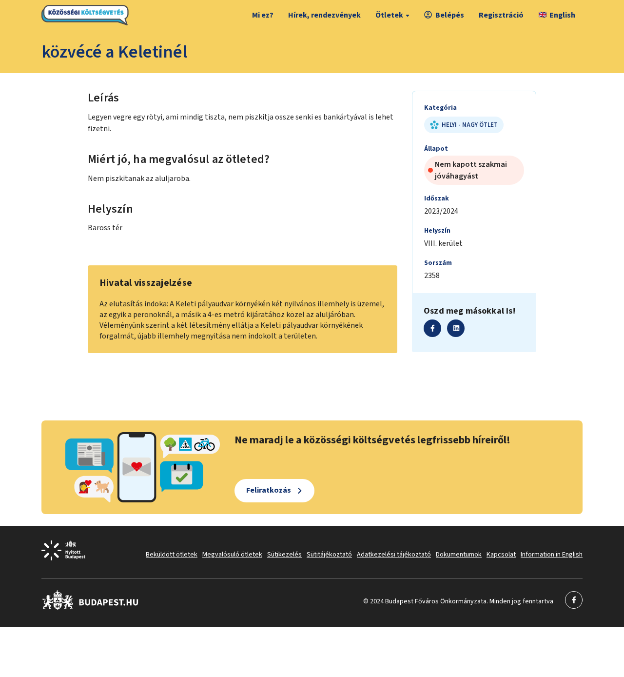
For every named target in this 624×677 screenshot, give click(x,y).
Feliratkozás (268, 490)
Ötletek (389, 15)
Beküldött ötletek (171, 554)
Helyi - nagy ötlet (470, 124)
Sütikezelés (284, 554)
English (562, 15)
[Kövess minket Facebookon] (90, 608)
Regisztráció (501, 15)
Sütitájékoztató (329, 554)
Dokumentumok (459, 554)
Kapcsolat (501, 554)
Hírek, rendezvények (324, 15)
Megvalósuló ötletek (232, 554)
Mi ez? (262, 15)
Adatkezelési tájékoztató (394, 554)
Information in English (552, 554)
